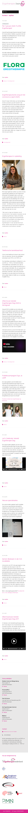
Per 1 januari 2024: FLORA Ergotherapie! (11, 27)
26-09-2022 (5, 246)
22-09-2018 (4, 555)
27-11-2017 (4, 613)
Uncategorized (11, 81)
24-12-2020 (4, 297)
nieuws (5, 81)
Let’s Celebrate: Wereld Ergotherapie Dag (10, 439)
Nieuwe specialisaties (10, 500)
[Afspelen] (4, 469)
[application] (14, 464)
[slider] (12, 469)
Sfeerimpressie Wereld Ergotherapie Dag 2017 (10, 618)
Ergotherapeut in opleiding (12, 156)
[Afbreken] (22, 469)
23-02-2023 (4, 152)
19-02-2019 (4, 496)
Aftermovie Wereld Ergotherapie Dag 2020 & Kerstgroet (11, 303)
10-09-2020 (4, 372)
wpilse (6, 77)
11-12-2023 (4, 20)
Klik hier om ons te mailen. (10, 731)
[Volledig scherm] (24, 469)
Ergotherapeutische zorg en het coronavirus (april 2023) (13, 96)
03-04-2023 (4, 91)
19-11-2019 (4, 434)
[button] (14, 464)
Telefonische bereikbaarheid (12, 250)
